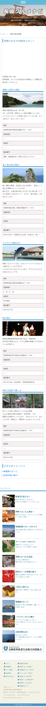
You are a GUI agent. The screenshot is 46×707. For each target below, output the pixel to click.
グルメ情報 (9, 670)
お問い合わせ (10, 676)
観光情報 (8, 673)
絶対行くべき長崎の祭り (27, 679)
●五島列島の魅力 (10, 475)
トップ (2, 34)
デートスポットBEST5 (26, 673)
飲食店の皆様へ (24, 663)
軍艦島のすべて (24, 686)
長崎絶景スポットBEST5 (27, 670)
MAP (30, 130)
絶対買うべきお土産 (25, 683)
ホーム (8, 663)
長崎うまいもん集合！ (26, 666)
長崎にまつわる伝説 (25, 676)
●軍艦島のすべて (10, 471)
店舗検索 (8, 666)
